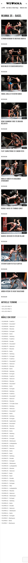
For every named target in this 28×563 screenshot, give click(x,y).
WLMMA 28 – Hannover (8, 471)
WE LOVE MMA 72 (7, 311)
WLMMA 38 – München (8, 446)
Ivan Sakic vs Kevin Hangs (7, 8)
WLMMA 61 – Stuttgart (8, 388)
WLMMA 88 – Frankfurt (8, 321)
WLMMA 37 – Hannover (8, 448)
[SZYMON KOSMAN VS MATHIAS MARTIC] (14, 28)
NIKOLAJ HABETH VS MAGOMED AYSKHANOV (11, 179)
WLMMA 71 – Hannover (8, 363)
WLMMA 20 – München (8, 490)
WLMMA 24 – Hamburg (8, 481)
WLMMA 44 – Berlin (7, 431)
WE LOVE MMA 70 (7, 306)
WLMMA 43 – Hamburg (8, 433)
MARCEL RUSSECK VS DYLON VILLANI (12, 236)
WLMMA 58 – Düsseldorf (8, 396)
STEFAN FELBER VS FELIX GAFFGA (11, 263)
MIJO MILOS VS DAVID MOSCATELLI (12, 66)
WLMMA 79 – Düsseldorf (8, 344)
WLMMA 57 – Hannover (8, 398)
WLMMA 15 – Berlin (7, 503)
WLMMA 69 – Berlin (7, 368)
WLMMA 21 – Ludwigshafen (9, 488)
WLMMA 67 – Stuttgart (8, 373)
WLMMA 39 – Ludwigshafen (9, 443)
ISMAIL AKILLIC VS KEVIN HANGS (11, 94)
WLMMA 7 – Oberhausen (8, 523)
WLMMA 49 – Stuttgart (8, 418)
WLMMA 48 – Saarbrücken (9, 421)
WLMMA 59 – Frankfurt (8, 393)
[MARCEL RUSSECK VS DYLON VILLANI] (14, 225)
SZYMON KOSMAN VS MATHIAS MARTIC (13, 38)
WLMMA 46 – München (8, 426)
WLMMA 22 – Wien (7, 485)
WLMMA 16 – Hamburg (8, 500)
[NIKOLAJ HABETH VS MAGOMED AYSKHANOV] (14, 168)
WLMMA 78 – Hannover (8, 346)
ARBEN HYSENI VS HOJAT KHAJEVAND (12, 291)
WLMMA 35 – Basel (7, 453)
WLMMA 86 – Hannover (8, 326)
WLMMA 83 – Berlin (7, 334)
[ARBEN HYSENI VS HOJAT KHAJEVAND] (14, 280)
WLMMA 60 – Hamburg (8, 391)
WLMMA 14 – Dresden (8, 505)
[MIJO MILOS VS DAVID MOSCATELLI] (14, 55)
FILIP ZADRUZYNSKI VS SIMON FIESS (12, 151)
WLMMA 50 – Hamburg (8, 416)
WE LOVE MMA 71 (7, 309)
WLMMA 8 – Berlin (7, 520)
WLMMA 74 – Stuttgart (8, 356)
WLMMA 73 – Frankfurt (8, 358)
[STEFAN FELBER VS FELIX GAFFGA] (14, 253)
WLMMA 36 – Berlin (7, 451)
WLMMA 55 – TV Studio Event (10, 403)
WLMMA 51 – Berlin (7, 413)
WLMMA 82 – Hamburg (8, 336)
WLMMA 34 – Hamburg (8, 456)
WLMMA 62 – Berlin (7, 386)
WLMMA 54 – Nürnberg (8, 406)
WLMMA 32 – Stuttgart (8, 461)
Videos (24, 35)
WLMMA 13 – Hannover (8, 508)
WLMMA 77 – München (8, 349)
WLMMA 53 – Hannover (8, 408)
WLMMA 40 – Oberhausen (9, 441)
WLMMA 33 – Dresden (8, 458)
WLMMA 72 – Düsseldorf (8, 361)
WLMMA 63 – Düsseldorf (8, 383)
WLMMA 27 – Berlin (7, 473)
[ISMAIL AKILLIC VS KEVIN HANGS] (14, 83)
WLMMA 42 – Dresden (8, 436)
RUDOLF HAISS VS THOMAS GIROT (12, 208)
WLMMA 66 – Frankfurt (8, 376)
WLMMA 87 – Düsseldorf (8, 324)
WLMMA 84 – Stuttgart (8, 331)
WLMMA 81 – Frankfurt (8, 339)
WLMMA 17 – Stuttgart (8, 498)
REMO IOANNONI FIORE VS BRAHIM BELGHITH (12, 122)
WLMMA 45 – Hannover (8, 428)
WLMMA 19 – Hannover (8, 493)
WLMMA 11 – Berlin (7, 513)
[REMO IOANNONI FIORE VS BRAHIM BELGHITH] (14, 110)
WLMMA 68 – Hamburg (8, 371)
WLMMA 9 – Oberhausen (8, 518)
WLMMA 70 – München (8, 366)
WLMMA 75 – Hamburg (8, 354)
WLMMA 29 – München (8, 468)
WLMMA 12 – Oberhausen (9, 510)
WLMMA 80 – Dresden (8, 341)
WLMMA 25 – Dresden (8, 478)
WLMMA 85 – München (8, 329)
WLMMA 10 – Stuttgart (8, 515)
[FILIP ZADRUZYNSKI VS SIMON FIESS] (14, 140)
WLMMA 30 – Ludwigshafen (9, 466)
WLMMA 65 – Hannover (8, 378)
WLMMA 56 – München (8, 401)
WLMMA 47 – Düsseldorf (8, 423)
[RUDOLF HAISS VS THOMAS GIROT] (14, 197)
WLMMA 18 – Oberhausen (9, 495)
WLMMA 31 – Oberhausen (9, 463)
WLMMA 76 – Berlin (7, 351)
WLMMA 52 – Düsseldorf (8, 411)
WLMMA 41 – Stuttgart (8, 438)
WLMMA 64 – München (8, 381)
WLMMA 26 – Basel (7, 476)
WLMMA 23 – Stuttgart (8, 483)
